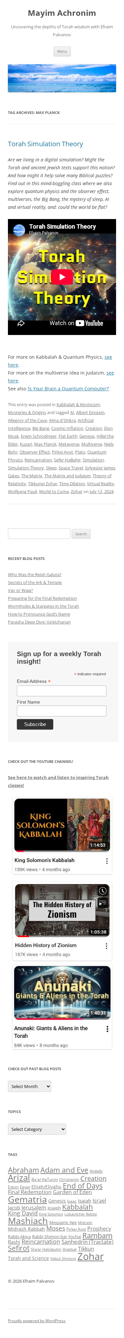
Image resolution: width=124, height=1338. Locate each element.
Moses (55, 1228)
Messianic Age (63, 1222)
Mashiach (28, 1220)
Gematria (27, 1199)
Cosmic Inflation (67, 428)
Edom (13, 1187)
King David (23, 1213)
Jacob (14, 1207)
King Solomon (51, 1214)
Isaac (72, 1201)
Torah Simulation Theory (45, 143)
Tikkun (86, 1248)
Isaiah (84, 1200)
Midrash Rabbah (26, 1229)
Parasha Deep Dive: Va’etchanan (39, 622)
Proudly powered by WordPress (36, 1321)
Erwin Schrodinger (39, 436)
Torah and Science (28, 1258)
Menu (62, 51)
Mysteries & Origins (27, 412)
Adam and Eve (64, 1170)
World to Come (54, 491)
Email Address (34, 681)
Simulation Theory (26, 468)
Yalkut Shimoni (63, 1258)
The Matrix (31, 476)
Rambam (97, 1235)
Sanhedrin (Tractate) (87, 1241)
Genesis (87, 436)
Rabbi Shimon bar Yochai (56, 1237)
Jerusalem (33, 1207)
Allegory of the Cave (27, 420)
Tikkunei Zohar (42, 484)
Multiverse (91, 444)
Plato (80, 452)
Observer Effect (35, 452)
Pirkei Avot (62, 452)
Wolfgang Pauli (22, 491)
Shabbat (69, 1249)
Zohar (76, 491)
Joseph (54, 1208)
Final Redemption (30, 1192)
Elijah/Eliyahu (46, 1187)
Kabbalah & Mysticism (78, 404)
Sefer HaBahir (67, 460)
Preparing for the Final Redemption (42, 598)
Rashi (14, 1242)
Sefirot (18, 1248)
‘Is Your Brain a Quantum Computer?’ (68, 388)
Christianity (69, 1179)
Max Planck (45, 444)
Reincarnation (38, 460)
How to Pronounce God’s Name (39, 614)
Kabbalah (77, 1207)
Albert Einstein (90, 412)
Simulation (93, 460)
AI (72, 412)
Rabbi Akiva (19, 1237)
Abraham (23, 1170)
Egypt (25, 1187)
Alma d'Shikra (62, 420)
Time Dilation (72, 484)
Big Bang (40, 428)
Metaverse (69, 444)
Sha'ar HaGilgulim (46, 1249)
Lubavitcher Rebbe (80, 1214)
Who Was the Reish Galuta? (35, 574)
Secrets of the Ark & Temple (35, 582)
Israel (99, 1200)
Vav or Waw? (20, 590)
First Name (28, 702)
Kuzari (26, 444)
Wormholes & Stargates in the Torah (43, 606)
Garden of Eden (72, 1192)
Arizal (19, 1178)
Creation (93, 428)
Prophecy (99, 1228)
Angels (96, 1171)
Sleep (51, 468)
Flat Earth (68, 436)
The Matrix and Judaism (67, 476)
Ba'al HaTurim (44, 1179)
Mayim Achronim (62, 13)
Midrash (85, 1222)
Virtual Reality (100, 484)
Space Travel (71, 468)
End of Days (83, 1185)
